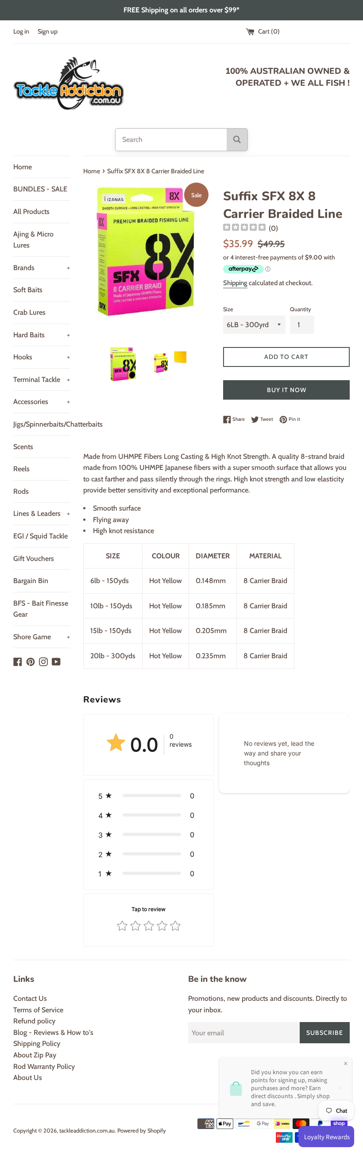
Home (22, 167)
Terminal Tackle (41, 379)
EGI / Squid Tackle (40, 536)
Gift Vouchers (33, 558)
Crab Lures (29, 312)
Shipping (235, 283)
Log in (21, 31)
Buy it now (286, 390)
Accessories (41, 401)
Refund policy (34, 1021)
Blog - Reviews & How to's (53, 1032)
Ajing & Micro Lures (33, 240)
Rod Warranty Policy (44, 1066)
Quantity (300, 309)
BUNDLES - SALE (40, 189)
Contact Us (30, 998)
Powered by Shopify (141, 1130)
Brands (41, 267)
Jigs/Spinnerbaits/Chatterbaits (41, 424)
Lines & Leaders (41, 513)
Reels (21, 469)
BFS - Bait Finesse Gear (40, 609)
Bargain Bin (30, 580)
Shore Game (41, 637)
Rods (21, 491)
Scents (23, 447)
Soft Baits (27, 290)
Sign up (48, 31)
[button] (148, 796)
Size (228, 309)
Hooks (41, 357)
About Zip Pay (34, 1055)
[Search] (237, 140)
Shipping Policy (36, 1043)
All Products (31, 211)
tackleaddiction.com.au (87, 1130)
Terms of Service (38, 1010)
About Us (27, 1077)
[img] (244, 228)
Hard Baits (41, 335)
